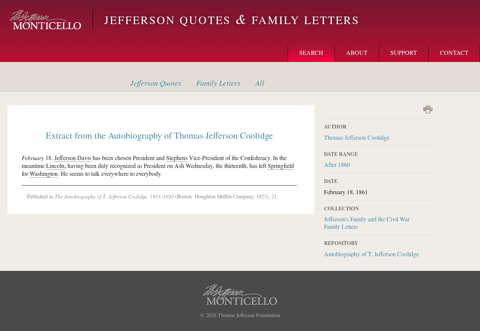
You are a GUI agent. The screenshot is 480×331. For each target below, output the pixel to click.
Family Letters (341, 226)
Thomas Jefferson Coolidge (356, 137)
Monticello (45, 19)
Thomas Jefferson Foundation (249, 315)
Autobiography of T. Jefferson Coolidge (371, 254)
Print (428, 109)
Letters (218, 83)
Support (403, 52)
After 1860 (337, 164)
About (357, 52)
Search (311, 52)
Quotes (155, 83)
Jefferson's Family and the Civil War (367, 219)
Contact (454, 52)
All (259, 83)
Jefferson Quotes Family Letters (232, 19)
